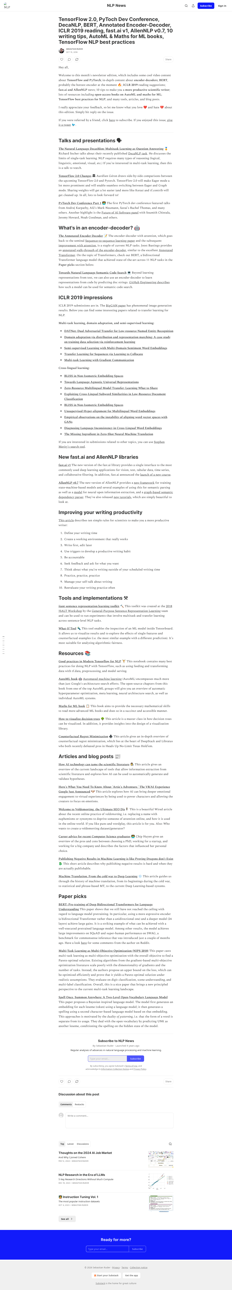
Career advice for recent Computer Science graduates (94, 836)
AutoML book (68, 679)
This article (66, 520)
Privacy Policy (140, 1069)
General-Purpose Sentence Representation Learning (126, 611)
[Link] (54, 140)
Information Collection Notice (115, 1069)
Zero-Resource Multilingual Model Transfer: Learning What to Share (111, 388)
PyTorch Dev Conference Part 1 (80, 203)
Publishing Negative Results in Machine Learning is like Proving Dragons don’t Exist (116, 859)
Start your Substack (108, 1275)
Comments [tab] (66, 1104)
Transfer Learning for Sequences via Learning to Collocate (103, 354)
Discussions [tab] (83, 1144)
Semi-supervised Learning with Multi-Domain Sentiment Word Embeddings (115, 348)
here (112, 120)
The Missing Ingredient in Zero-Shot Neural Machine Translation (108, 434)
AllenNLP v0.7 (68, 483)
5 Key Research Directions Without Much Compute (86, 1179)
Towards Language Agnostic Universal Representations (101, 382)
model (78, 492)
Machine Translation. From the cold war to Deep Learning (98, 876)
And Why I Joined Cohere (72, 1157)
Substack (100, 1283)
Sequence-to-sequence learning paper (110, 241)
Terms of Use (131, 1065)
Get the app (131, 1275)
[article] (116, 1159)
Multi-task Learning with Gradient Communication (99, 360)
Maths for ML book (72, 706)
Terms (125, 1267)
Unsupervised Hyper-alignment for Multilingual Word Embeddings (109, 411)
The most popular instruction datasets (79, 1201)
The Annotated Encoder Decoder (81, 236)
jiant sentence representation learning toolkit (89, 606)
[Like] (62, 59)
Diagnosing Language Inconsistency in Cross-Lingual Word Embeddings (113, 428)
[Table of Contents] (3, 644)
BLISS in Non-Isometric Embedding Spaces (93, 376)
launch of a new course (155, 474)
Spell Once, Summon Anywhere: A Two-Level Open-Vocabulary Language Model (113, 997)
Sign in (222, 5)
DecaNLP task (137, 153)
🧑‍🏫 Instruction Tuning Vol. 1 (78, 1197)
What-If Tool (67, 628)
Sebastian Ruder (74, 49)
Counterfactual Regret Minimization (83, 736)
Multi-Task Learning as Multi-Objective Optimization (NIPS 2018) (104, 951)
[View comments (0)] (69, 59)
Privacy (116, 1267)
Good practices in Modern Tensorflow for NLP (90, 661)
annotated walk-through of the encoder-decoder (94, 250)
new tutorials (122, 497)
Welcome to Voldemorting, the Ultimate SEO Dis (92, 809)
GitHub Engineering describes (149, 282)
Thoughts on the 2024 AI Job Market (85, 1153)
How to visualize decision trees (79, 719)
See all (65, 1218)
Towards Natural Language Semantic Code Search (92, 272)
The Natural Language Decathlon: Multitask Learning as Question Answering (111, 149)
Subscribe (206, 5)
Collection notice (138, 1267)
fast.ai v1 (65, 465)
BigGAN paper (116, 305)
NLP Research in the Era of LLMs (82, 1175)
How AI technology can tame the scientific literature (94, 764)
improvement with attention (77, 245)
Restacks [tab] (79, 1104)
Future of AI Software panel (120, 212)
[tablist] (72, 1104)
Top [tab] (62, 1144)
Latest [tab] (70, 1144)
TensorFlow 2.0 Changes (75, 176)
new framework (144, 483)
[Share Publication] (193, 6)
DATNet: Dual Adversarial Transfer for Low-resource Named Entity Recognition (118, 331)
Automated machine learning (102, 679)
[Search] (186, 6)
